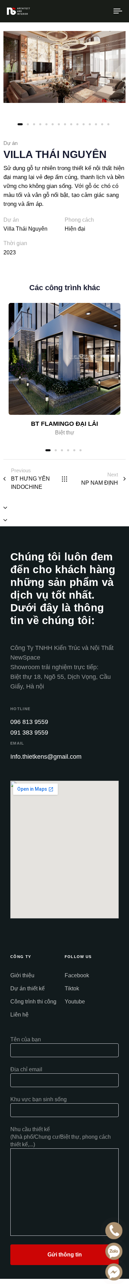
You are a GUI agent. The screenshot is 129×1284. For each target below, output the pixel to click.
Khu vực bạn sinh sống (38, 1099)
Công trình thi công (33, 1001)
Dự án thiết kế (27, 988)
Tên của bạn (25, 1039)
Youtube (75, 1001)
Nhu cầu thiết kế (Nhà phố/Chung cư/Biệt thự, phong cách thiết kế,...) (60, 1136)
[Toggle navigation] (103, 11)
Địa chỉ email (26, 1069)
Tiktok (72, 988)
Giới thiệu (22, 975)
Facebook (77, 975)
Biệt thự (64, 432)
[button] (5, 508)
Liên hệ (19, 1015)
